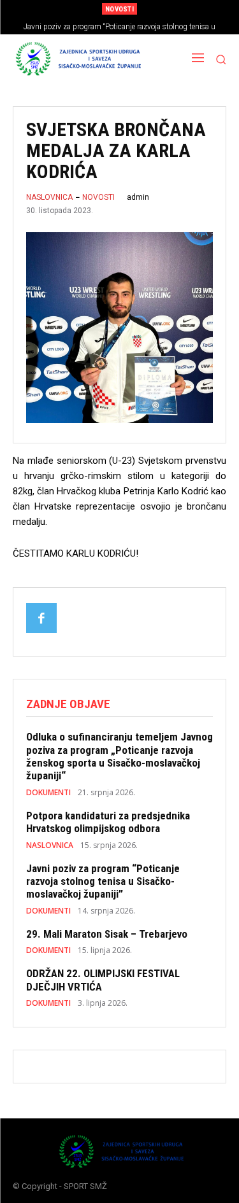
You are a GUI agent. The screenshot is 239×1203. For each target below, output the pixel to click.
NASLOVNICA (49, 197)
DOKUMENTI (48, 792)
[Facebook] (41, 618)
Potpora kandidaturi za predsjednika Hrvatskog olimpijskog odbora (108, 822)
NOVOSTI (98, 197)
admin (138, 197)
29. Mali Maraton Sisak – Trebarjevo (106, 934)
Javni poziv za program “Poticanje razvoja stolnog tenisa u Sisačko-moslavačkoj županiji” (103, 881)
